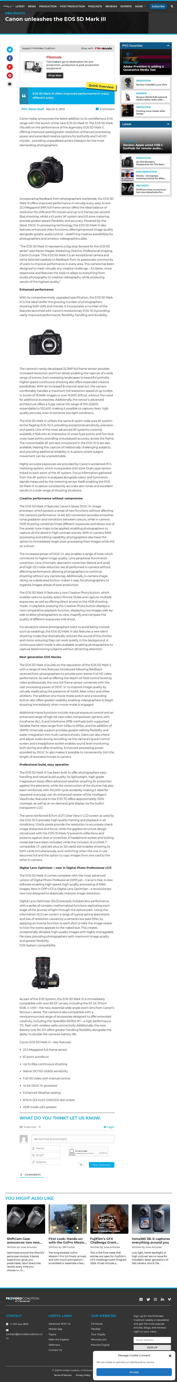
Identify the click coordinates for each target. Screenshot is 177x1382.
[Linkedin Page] (162, 1299)
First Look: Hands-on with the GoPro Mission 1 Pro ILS (67, 1242)
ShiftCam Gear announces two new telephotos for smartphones (151, 192)
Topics (52, 1334)
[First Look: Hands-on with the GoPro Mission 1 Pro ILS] (68, 1219)
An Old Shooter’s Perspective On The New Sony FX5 (150, 164)
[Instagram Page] (155, 1299)
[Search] (172, 6)
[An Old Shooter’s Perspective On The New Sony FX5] (128, 161)
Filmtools (97, 1323)
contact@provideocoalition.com (24, 1336)
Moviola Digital (100, 1344)
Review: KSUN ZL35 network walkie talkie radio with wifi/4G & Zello (151, 100)
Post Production (72, 6)
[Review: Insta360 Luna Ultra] (128, 82)
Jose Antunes (29, 1247)
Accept (134, 1372)
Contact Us (55, 1350)
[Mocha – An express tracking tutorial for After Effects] (128, 175)
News (32, 6)
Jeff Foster (68, 1247)
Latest (20, 6)
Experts (126, 6)
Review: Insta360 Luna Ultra (151, 84)
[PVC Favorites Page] (168, 45)
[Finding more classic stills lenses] (128, 110)
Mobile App (55, 1329)
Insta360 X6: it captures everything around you (151, 1241)
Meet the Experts (59, 1339)
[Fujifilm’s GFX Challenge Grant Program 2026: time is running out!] (109, 1219)
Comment (107, 109)
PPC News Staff (33, 109)
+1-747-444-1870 (18, 1324)
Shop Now (54, 75)
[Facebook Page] (141, 1299)
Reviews (111, 6)
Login (110, 1127)
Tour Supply (98, 1334)
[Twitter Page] (148, 1299)
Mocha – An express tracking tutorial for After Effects (150, 178)
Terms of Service (63, 1375)
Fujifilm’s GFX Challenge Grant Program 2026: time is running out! (108, 1244)
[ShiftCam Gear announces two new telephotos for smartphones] (128, 189)
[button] (170, 1355)
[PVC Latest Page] (168, 124)
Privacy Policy (83, 1375)
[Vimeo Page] (169, 1299)
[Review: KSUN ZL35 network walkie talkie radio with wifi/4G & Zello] (128, 96)
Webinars (54, 1344)
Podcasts (95, 6)
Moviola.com (99, 1339)
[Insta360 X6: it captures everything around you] (151, 1219)
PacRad (95, 1329)
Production (48, 6)
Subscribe (158, 6)
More (139, 6)
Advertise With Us (60, 1323)
